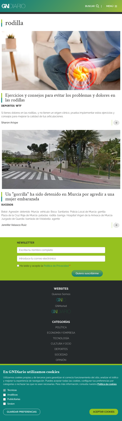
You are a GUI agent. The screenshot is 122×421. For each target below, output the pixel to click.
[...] (61, 300)
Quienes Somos (61, 294)
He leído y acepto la (44, 265)
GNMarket (61, 306)
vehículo (45, 211)
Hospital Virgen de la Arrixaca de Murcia (89, 215)
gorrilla (101, 211)
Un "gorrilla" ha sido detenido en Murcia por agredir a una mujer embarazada (59, 196)
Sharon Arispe (9, 122)
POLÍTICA (61, 327)
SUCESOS (7, 204)
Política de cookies (107, 384)
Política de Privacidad (56, 265)
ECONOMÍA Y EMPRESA (61, 332)
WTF (18, 105)
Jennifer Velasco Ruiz (14, 224)
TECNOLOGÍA (61, 338)
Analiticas (12, 394)
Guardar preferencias (22, 411)
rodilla (52, 215)
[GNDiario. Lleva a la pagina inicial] (13, 6)
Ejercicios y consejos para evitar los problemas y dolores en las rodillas (60, 98)
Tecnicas (12, 390)
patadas (43, 215)
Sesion (11, 403)
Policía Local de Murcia (83, 211)
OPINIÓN (61, 359)
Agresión (14, 211)
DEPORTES (8, 105)
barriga (61, 215)
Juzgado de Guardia (12, 218)
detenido (25, 211)
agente (56, 218)
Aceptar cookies (103, 411)
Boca (54, 211)
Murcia (35, 211)
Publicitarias (13, 399)
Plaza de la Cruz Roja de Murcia (19, 215)
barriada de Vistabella (38, 218)
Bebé (4, 211)
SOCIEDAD (61, 354)
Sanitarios (63, 211)
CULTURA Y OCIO (61, 343)
